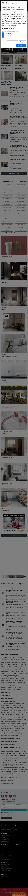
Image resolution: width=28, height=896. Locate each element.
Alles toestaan (21, 45)
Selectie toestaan (12, 42)
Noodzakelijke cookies (11, 31)
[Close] (25, 3)
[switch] (3, 33)
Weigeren (22, 42)
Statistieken (8, 35)
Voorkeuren (8, 33)
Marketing (8, 37)
